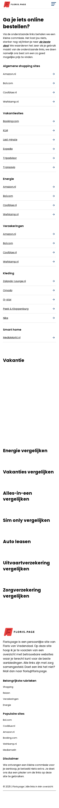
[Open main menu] (53, 5)
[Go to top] (53, 801)
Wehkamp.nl (11, 101)
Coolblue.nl (10, 92)
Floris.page (18, 786)
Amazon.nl (9, 74)
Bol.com (8, 83)
